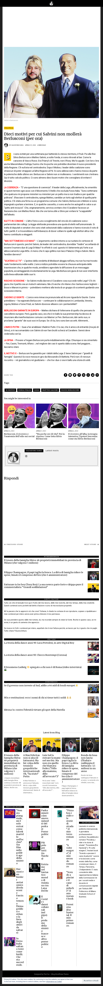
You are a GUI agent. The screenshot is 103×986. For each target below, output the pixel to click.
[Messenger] (70, 375)
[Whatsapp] (88, 375)
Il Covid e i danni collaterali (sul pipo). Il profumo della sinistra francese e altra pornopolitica (45, 921)
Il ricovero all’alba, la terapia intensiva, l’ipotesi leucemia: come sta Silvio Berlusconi (83, 436)
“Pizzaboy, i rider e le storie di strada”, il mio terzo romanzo (70, 825)
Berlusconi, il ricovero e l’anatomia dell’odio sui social (19, 435)
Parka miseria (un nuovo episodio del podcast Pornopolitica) (45, 823)
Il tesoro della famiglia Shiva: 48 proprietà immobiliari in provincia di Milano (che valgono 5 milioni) (42, 561)
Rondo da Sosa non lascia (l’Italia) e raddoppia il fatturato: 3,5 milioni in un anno (89, 763)
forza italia (24, 390)
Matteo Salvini (50, 390)
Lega (36, 390)
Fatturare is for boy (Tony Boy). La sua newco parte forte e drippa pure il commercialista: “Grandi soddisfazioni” (43, 586)
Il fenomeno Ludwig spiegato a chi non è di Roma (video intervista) (43, 667)
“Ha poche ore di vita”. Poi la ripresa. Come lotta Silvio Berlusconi (50, 436)
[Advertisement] (51, 28)
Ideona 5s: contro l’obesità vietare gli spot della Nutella (34, 709)
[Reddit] (92, 375)
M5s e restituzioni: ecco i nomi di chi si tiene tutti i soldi (35, 697)
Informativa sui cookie (54, 981)
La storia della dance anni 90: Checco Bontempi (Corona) (35, 655)
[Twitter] (74, 375)
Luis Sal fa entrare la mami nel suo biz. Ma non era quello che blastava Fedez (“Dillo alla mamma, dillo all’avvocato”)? (51, 766)
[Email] (97, 375)
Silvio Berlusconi (70, 390)
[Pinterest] (79, 375)
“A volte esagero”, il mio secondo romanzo (70, 856)
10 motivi (10, 390)
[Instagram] (26, 456)
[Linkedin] (83, 375)
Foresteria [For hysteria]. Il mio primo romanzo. (70, 915)
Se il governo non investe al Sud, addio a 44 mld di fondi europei (39, 685)
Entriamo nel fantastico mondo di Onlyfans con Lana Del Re (45, 877)
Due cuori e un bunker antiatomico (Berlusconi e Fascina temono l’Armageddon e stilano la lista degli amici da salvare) (20, 901)
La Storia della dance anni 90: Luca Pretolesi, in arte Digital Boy (39, 642)
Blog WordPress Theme (59, 974)
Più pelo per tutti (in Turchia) (44, 850)
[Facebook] (65, 375)
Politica (9, 128)
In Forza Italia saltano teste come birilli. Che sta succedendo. (20, 951)
